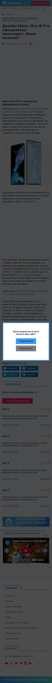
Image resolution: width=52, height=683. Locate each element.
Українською (26, 341)
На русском (25, 348)
